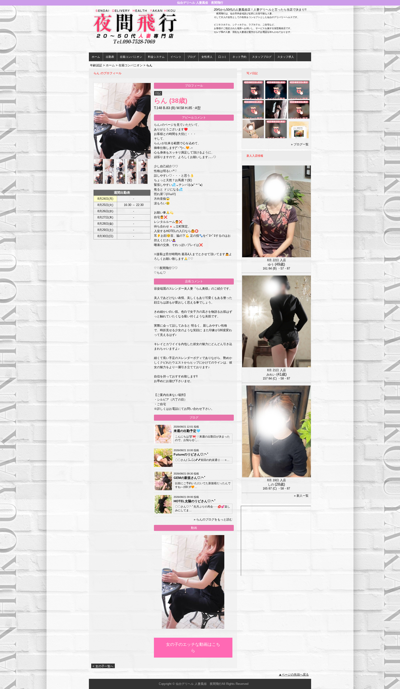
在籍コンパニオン (131, 56)
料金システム (156, 56)
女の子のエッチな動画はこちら (193, 647)
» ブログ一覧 (300, 144)
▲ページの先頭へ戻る (294, 674)
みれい (270, 374)
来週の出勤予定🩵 (187, 431)
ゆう (271, 264)
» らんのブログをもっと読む (213, 519)
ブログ (191, 56)
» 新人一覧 (301, 495)
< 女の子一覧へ (103, 666)
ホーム (96, 56)
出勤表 (110, 56)
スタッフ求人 (285, 56)
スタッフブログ (262, 56)
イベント (175, 56)
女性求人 (206, 56)
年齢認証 (96, 65)
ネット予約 (239, 56)
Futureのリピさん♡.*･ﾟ (191, 454)
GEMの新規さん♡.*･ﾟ (190, 478)
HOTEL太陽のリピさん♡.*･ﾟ (195, 501)
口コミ (222, 56)
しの (271, 484)
